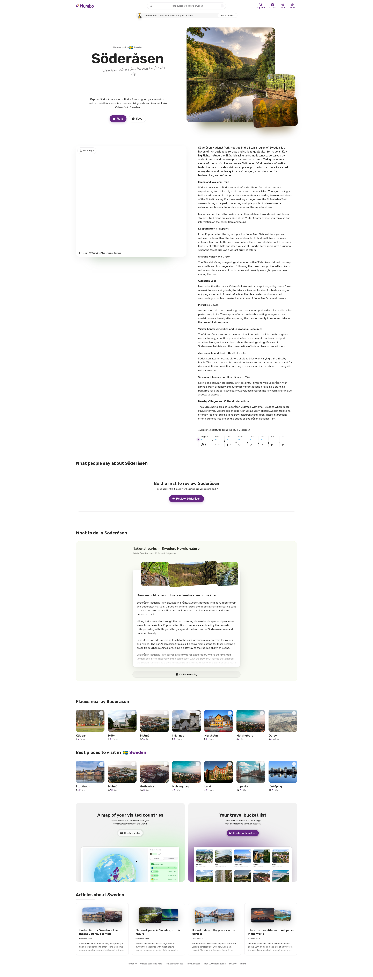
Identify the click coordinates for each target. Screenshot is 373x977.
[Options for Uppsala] (262, 764)
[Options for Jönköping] (294, 764)
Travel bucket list (174, 963)
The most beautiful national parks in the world (271, 932)
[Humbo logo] (85, 5)
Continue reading (188, 674)
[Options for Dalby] (294, 713)
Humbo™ (132, 963)
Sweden (135, 47)
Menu (292, 7)
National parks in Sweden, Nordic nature (166, 548)
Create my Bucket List (244, 833)
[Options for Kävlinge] (198, 713)
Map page (88, 150)
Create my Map (132, 833)
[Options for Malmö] (165, 713)
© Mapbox (83, 253)
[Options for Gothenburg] (165, 764)
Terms (243, 963)
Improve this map (113, 253)
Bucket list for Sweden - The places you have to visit (98, 932)
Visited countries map (151, 963)
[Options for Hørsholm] (230, 713)
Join (283, 7)
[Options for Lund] (230, 764)
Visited (272, 7)
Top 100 (261, 7)
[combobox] (186, 6)
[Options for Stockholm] (101, 764)
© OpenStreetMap (97, 253)
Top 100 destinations (215, 963)
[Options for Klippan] (101, 713)
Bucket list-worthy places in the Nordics (213, 932)
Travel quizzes (193, 963)
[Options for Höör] (133, 713)
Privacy (232, 963)
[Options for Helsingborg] (262, 713)
